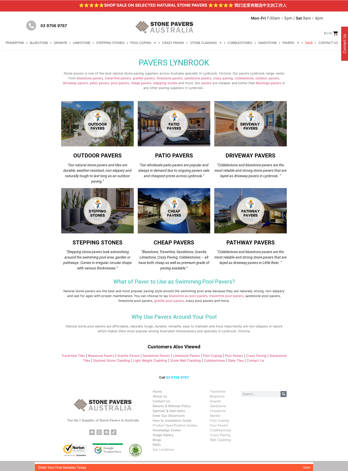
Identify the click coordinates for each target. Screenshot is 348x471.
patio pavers (99, 83)
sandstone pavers (197, 78)
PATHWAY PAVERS (250, 242)
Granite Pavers (128, 356)
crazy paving (223, 78)
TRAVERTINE (14, 43)
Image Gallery (163, 435)
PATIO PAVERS (174, 155)
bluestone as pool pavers (188, 296)
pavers (206, 83)
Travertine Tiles (73, 356)
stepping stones (165, 83)
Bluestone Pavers (101, 356)
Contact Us (256, 360)
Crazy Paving (256, 356)
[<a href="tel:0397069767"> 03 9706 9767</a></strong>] (31, 26)
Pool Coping (212, 356)
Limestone (218, 411)
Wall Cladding (220, 440)
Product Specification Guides (175, 425)
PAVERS (288, 43)
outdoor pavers (267, 78)
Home (157, 391)
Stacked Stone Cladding (111, 360)
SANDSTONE (267, 43)
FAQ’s (157, 445)
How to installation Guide (172, 420)
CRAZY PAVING (173, 43)
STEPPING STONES (110, 43)
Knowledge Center (167, 430)
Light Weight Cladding (150, 360)
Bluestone (217, 396)
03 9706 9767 (53, 25)
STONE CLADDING (203, 43)
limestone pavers (169, 78)
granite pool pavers (169, 301)
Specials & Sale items (169, 411)
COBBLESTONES (240, 43)
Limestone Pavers (186, 356)
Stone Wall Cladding (185, 360)
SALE (309, 43)
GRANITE (60, 43)
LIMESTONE (81, 43)
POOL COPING (140, 43)
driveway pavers (75, 83)
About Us (160, 396)
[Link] (113, 432)
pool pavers (120, 83)
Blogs (157, 440)
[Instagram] (99, 432)
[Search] (284, 394)
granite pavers (144, 78)
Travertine (217, 391)
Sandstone (218, 406)
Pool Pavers (234, 356)
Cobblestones (214, 360)
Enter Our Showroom (169, 416)
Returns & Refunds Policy (172, 406)
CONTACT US (328, 43)
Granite (215, 401)
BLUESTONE (39, 43)
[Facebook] (92, 432)
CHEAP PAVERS (174, 242)
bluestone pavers (90, 78)
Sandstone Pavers (156, 356)
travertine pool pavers (226, 296)
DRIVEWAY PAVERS (250, 155)
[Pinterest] (106, 432)
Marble (215, 416)
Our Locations (163, 449)
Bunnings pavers (268, 83)
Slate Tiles (236, 360)
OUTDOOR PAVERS (97, 155)
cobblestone (244, 78)
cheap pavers (141, 83)
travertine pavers (118, 78)
